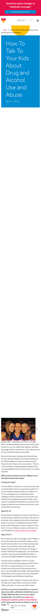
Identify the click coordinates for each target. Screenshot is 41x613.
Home (5, 30)
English (22, 20)
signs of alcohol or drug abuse (26, 530)
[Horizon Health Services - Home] (3, 20)
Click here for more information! (20, 12)
